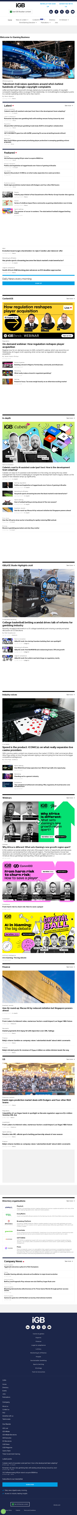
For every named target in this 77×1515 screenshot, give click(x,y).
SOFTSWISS (21, 1238)
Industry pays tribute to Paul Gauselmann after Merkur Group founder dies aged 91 (44, 194)
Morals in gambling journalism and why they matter (21, 528)
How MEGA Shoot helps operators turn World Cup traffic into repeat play (39, 768)
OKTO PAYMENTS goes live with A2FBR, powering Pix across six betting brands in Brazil (35, 133)
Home (10, 20)
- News (12, 1469)
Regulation (7, 123)
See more (68, 105)
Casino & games (38, 1334)
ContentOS (37, 20)
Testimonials (6, 1419)
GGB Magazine (7, 1447)
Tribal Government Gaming (11, 1454)
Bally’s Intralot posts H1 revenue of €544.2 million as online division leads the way (35, 1050)
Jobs (56, 22)
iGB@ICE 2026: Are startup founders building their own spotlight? (37, 641)
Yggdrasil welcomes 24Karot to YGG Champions (21, 1267)
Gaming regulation (9, 163)
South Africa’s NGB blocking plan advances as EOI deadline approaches (31, 270)
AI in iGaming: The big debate (14, 958)
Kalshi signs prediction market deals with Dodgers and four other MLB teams (31, 185)
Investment (6, 1018)
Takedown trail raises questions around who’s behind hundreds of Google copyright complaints (32, 85)
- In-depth (12, 1464)
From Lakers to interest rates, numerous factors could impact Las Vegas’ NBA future (37, 1021)
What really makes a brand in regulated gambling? (32, 373)
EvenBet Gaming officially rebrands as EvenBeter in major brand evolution (31, 1274)
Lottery (38, 1349)
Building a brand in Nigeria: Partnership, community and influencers (38, 365)
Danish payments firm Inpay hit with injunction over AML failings (28, 1031)
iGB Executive (6, 1438)
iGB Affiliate (6, 1431)
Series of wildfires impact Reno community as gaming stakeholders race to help (43, 203)
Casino (16, 200)
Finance (4, 1038)
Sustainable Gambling (9, 619)
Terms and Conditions (30, 1510)
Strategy (6, 156)
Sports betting (18, 499)
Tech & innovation (9, 109)
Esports (38, 1337)
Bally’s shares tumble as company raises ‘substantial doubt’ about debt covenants (36, 1040)
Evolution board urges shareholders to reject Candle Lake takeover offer (32, 251)
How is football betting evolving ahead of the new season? (35, 502)
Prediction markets (9, 183)
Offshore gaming (7, 81)
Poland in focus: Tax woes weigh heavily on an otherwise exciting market (40, 381)
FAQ (3, 1413)
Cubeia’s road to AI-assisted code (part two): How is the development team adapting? (34, 111)
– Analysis (14, 635)
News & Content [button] (21, 20)
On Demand (63, 20)
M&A (3, 248)
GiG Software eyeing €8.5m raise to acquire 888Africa (23, 158)
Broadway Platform (24, 1221)
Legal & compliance (10, 116)
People (16, 192)
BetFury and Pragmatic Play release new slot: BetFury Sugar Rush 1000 (29, 1281)
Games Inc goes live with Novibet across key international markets (28, 1298)
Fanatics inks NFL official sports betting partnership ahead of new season (32, 1134)
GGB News (6, 1444)
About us (5, 1406)
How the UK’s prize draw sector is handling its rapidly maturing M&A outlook (29, 520)
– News (13, 98)
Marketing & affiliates (9, 258)
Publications (45, 22)
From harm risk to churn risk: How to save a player (22, 907)
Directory (52, 20)
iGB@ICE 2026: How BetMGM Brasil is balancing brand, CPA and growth (39, 650)
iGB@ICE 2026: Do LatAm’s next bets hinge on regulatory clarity (37, 658)
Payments (5, 1028)
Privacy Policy (8, 1510)
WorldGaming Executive (27, 22)
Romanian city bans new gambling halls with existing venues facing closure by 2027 (34, 118)
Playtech (20, 1206)
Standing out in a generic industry (26, 776)
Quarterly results (19, 508)
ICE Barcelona (6, 1441)
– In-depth (14, 113)
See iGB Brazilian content (20, 12)
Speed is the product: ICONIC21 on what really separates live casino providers (32, 173)
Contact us (5, 1409)
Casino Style (6, 1451)
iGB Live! (5, 1428)
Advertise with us (7, 1416)
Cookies (18, 1510)
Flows (19, 1247)
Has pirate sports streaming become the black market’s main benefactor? (33, 260)
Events (4, 1391)
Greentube (21, 1230)
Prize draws (5, 518)
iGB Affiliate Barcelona (9, 1435)
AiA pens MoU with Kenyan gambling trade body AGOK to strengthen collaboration (33, 126)
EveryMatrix (21, 1214)
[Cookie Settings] (3, 1511)
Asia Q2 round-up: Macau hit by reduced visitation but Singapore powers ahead (42, 510)
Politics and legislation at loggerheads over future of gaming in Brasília (30, 165)
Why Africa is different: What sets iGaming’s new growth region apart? (36, 847)
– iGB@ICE (26, 643)
